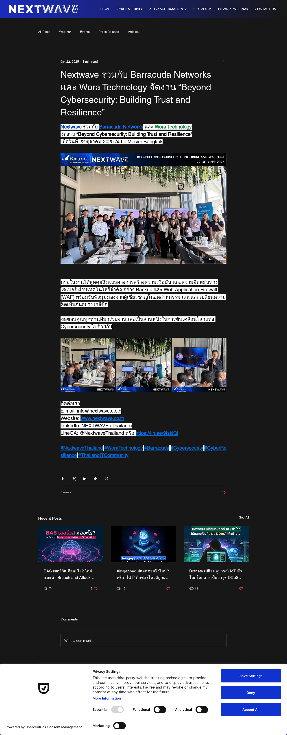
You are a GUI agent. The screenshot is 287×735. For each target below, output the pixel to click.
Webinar (65, 32)
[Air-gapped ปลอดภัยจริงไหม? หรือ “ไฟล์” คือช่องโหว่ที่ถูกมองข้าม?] (143, 544)
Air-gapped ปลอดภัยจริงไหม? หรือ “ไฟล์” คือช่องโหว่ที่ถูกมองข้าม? (143, 575)
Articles (133, 32)
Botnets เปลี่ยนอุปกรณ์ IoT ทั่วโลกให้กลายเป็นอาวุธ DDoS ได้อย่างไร (215, 575)
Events (85, 32)
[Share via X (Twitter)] (74, 478)
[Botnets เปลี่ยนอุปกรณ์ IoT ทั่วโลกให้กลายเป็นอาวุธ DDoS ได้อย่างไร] (216, 544)
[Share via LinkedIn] (85, 478)
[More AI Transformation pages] (186, 9)
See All (244, 517)
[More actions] (223, 61)
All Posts (44, 32)
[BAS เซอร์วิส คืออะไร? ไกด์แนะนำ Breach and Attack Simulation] (70, 544)
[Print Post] (106, 478)
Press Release (109, 32)
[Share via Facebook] (63, 478)
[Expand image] (88, 365)
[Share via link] (95, 478)
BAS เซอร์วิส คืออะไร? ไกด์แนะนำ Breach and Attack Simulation (68, 575)
